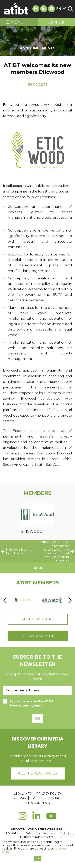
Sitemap (19, 798)
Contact (55, 798)
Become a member (37, 636)
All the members (37, 619)
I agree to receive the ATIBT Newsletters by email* (32, 703)
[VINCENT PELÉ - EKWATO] (51, 600)
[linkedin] (36, 818)
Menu (16, 22)
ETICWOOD (32, 531)
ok (37, 858)
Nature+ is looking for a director (18, 551)
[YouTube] (51, 818)
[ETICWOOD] (37, 515)
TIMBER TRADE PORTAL (37, 837)
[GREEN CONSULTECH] (22, 600)
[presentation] (5, 600)
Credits (37, 798)
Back (37, 567)
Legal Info (23, 793)
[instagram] (22, 818)
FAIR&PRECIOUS (18, 833)
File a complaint (37, 803)
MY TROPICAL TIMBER (52, 833)
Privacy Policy (48, 793)
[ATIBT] (16, 9)
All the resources (37, 773)
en (58, 9)
